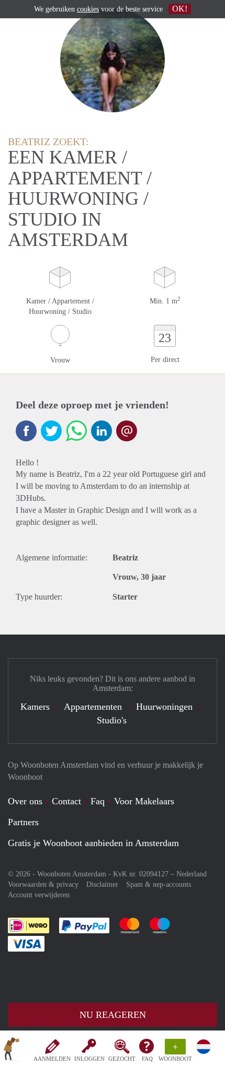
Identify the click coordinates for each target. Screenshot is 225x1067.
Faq (98, 801)
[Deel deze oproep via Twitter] (51, 430)
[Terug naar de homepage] (11, 1051)
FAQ (147, 1059)
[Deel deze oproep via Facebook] (26, 430)
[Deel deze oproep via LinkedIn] (101, 430)
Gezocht (122, 1059)
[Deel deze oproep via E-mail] (126, 430)
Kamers (35, 706)
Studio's (112, 720)
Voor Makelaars (144, 801)
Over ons (25, 801)
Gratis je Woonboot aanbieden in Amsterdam (93, 843)
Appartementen (93, 706)
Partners (23, 822)
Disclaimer (102, 884)
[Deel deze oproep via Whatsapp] (76, 430)
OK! (179, 8)
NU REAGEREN (113, 1015)
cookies (88, 9)
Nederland (191, 874)
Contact (66, 801)
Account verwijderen (39, 895)
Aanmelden (52, 1059)
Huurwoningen (164, 706)
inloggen (89, 1059)
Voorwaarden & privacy (43, 884)
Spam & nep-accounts (158, 884)
